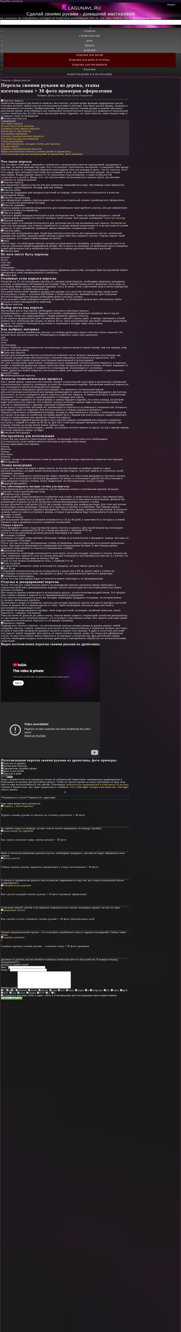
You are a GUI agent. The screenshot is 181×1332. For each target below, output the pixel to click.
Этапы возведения (12, 141)
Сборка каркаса (10, 146)
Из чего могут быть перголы (17, 126)
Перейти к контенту (11, 1)
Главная (90, 31)
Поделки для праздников (89, 65)
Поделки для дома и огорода (89, 60)
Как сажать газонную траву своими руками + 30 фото (33, 839)
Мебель (89, 45)
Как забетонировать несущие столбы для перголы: (30, 144)
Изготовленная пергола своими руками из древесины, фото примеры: (42, 154)
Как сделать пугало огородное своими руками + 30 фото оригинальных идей (47, 918)
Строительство (89, 36)
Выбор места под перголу (16, 131)
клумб (37, 608)
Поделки (90, 50)
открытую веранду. (115, 218)
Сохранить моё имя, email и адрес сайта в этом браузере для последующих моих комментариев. (60, 995)
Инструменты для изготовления (19, 139)
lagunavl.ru (84, 8)
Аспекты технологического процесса (22, 136)
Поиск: (171, 4)
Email (5, 970)
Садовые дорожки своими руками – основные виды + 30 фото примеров (45, 946)
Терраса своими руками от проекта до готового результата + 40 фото (43, 815)
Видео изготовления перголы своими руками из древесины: (36, 151)
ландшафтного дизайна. (15, 177)
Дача (89, 41)
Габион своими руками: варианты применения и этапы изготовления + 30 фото (49, 867)
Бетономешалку (10, 441)
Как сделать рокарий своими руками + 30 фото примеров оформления (44, 894)
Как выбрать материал (14, 134)
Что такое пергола (11, 123)
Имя (4, 967)
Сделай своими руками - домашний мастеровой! (80, 13)
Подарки (90, 69)
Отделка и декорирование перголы (21, 149)
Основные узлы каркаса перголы (20, 128)
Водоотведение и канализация (89, 74)
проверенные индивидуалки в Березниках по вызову (97, 784)
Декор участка (56, 95)
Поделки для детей (89, 55)
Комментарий (9, 988)
